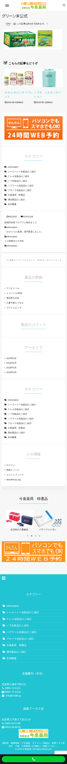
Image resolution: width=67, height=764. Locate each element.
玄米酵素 (12, 204)
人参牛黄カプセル (15, 303)
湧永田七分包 (12, 298)
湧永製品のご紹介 (16, 199)
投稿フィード (12, 470)
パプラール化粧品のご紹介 (21, 185)
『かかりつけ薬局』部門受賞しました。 (24, 231)
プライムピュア (14, 307)
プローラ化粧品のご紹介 (20, 190)
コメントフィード (15, 475)
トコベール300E (14, 293)
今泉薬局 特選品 (16, 195)
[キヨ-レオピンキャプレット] (19, 78)
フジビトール (12, 288)
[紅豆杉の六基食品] (19, 526)
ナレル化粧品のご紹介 (18, 176)
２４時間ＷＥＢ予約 (14, 241)
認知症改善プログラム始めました (20, 222)
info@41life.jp (13, 695)
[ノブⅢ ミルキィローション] (48, 78)
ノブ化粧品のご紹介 (17, 181)
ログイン (10, 465)
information (13, 167)
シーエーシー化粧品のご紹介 (22, 171)
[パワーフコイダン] (48, 526)
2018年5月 (11, 367)
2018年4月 (11, 372)
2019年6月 (11, 358)
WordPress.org (13, 479)
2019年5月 (11, 363)
